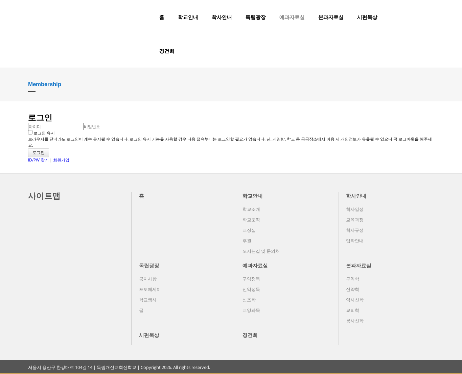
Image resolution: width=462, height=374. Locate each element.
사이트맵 (44, 195)
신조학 (249, 300)
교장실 (249, 230)
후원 (246, 241)
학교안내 (188, 17)
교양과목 (251, 310)
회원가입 (61, 160)
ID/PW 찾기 (38, 160)
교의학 (352, 310)
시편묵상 (367, 17)
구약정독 (251, 279)
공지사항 (148, 279)
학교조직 (251, 220)
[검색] (418, 17)
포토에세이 (150, 289)
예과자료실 (292, 17)
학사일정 (355, 209)
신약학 (352, 289)
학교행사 (148, 300)
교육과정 (355, 220)
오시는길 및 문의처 (261, 251)
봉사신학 (355, 321)
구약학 (352, 279)
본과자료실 (331, 17)
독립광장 (256, 17)
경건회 (167, 50)
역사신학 (355, 300)
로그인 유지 (43, 133)
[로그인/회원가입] (430, 17)
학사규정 (355, 230)
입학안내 (355, 241)
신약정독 (251, 289)
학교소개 (251, 209)
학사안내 (222, 17)
